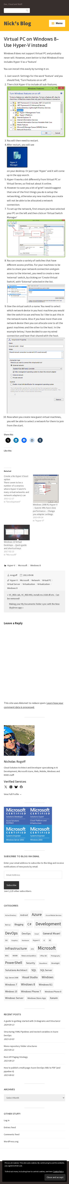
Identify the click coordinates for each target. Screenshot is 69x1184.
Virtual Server (13, 584)
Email (37, 934)
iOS (32, 949)
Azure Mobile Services (53, 915)
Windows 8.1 (45, 984)
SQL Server (46, 970)
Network (36, 580)
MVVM (15, 955)
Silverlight (55, 963)
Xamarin (54, 998)
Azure (37, 914)
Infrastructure (16, 948)
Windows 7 (11, 984)
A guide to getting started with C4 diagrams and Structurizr (32, 1021)
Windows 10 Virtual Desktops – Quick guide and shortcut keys (15, 545)
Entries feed (10, 1127)
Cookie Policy (58, 1171)
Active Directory (10, 915)
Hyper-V (11, 565)
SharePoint (43, 963)
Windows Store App (36, 998)
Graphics (15, 940)
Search (27, 10)
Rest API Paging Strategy (16, 1057)
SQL (33, 970)
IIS (50, 940)
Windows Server (14, 998)
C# (29, 924)
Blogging (18, 924)
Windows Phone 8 (53, 991)
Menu (59, 23)
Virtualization (43, 584)
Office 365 (43, 956)
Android (24, 915)
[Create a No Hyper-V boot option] (18, 488)
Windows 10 (11, 991)
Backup (7, 925)
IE (44, 940)
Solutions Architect (16, 970)
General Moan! (51, 933)
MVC (7, 955)
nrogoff (13, 575)
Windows (47, 977)
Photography (55, 956)
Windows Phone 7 (31, 991)
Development (48, 924)
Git (6, 940)
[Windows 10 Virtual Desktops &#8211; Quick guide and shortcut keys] (17, 532)
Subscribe (11, 885)
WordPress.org (11, 1141)
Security (30, 963)
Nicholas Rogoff (15, 761)
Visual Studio (30, 977)
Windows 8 (35, 565)
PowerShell (13, 962)
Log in (6, 1120)
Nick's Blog (17, 23)
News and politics (29, 955)
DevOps (11, 933)
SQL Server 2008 (11, 977)
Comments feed (11, 1134)
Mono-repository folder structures (20, 1046)
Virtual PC (46, 580)
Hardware (25, 940)
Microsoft (22, 565)
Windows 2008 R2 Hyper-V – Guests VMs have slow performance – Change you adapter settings (45, 509)
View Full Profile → (13, 794)
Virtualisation (29, 584)
